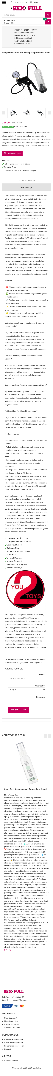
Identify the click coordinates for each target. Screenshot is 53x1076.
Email (35, 2)
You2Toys (18, 568)
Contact (7, 1049)
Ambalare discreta (12, 1028)
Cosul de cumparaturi (13, 1042)
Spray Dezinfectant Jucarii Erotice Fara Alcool (25, 789)
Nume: (42, 675)
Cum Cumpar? (10, 1018)
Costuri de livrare (11, 1024)
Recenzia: (40, 697)
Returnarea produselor (14, 1046)
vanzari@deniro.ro (19, 1000)
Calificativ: (40, 686)
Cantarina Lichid (11, 1061)
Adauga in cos (14, 153)
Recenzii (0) (26, 187)
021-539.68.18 (20, 2)
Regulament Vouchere (13, 1039)
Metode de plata (11, 1021)
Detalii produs (27, 180)
